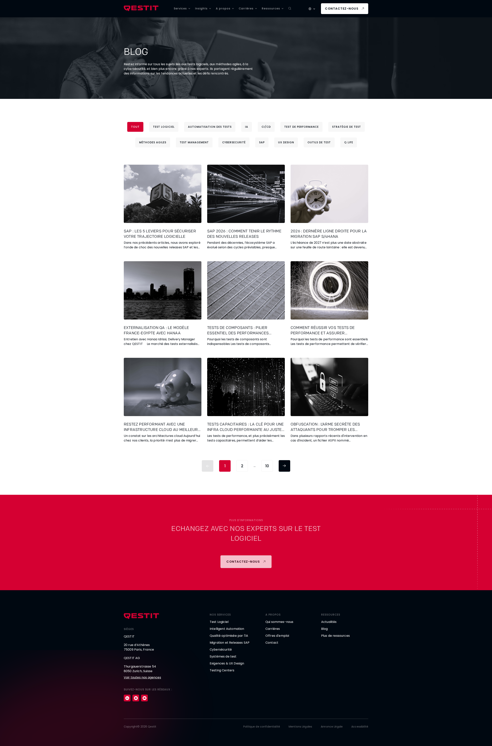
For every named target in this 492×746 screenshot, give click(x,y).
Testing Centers (222, 670)
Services (180, 8)
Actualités (329, 622)
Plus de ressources (335, 636)
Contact (271, 643)
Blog (324, 629)
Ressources (271, 8)
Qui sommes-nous (279, 622)
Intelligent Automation (227, 629)
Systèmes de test (223, 656)
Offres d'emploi (277, 636)
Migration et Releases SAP (229, 643)
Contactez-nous (341, 8)
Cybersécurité (221, 650)
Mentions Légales (300, 726)
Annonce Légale (332, 726)
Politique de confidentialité (261, 726)
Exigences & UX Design (227, 663)
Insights (201, 8)
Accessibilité (359, 726)
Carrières (246, 8)
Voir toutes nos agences (142, 677)
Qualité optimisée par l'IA (229, 636)
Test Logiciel (219, 622)
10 (267, 466)
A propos (223, 8)
